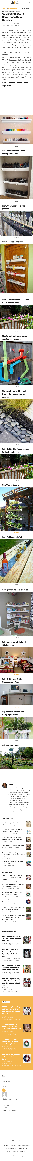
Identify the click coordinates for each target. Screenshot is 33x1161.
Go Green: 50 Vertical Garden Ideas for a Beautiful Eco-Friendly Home (13, 908)
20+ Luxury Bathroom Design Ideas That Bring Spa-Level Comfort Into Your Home (13, 854)
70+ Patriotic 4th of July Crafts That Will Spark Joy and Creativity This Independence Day (13, 917)
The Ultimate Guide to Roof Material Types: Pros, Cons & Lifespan (12, 830)
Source (16, 295)
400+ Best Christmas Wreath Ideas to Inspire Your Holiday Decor (12, 893)
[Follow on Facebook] (13, 1140)
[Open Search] (30, 2)
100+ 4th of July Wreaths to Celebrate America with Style (13, 901)
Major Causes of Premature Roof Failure (13, 845)
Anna (5, 23)
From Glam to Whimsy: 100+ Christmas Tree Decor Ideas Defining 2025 (13, 885)
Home (4, 9)
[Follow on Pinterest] (19, 1140)
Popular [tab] (14, 1001)
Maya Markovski (8, 988)
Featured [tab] (5, 1001)
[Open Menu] (3, 2)
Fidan (5, 943)
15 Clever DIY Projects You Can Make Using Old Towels (12, 862)
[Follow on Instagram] (16, 1140)
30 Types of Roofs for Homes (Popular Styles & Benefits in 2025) (13, 823)
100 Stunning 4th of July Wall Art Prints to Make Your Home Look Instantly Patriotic (13, 877)
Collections (12, 9)
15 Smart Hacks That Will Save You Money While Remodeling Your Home (12, 838)
